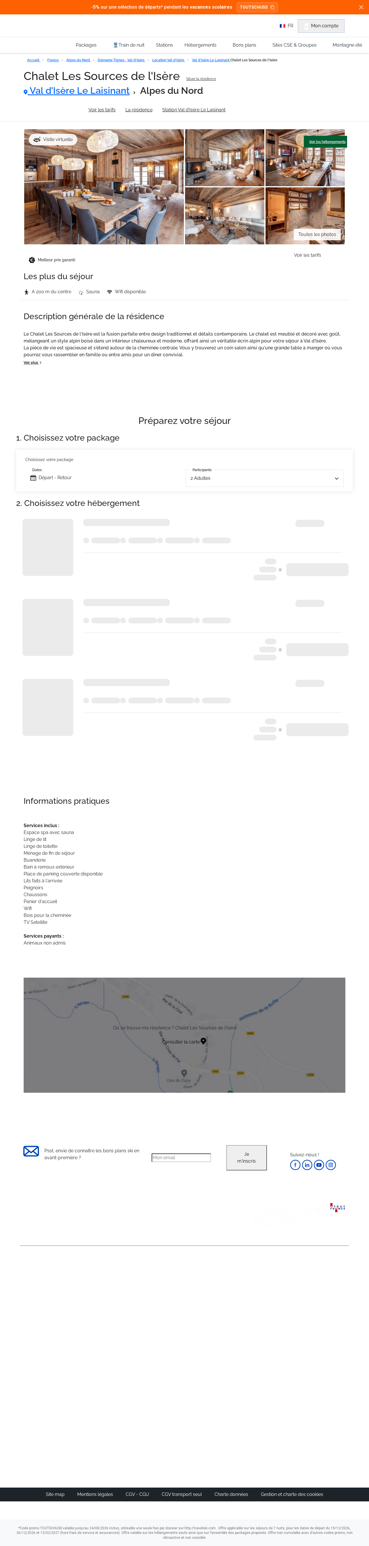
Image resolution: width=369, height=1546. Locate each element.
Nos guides (159, 1399)
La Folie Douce (215, 1427)
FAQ (24, 1296)
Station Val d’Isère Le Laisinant (193, 110)
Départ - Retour (55, 477)
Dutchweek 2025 (217, 1420)
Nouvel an (264, 1287)
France (53, 60)
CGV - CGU (138, 1494)
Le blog (155, 1392)
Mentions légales (95, 1494)
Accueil (33, 60)
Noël (258, 1280)
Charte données (231, 1494)
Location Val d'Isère (168, 60)
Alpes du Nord (78, 60)
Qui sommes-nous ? (41, 1276)
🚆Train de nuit (128, 45)
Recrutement (34, 1286)
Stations (164, 45)
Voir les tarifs (102, 110)
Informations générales (54, 110)
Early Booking (108, 1307)
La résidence (139, 110)
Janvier (261, 1293)
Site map (56, 1494)
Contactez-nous (37, 1266)
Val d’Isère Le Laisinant (211, 60)
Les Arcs (209, 1314)
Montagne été (347, 45)
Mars (258, 1314)
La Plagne (210, 1307)
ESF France (319, 1356)
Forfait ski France (324, 1349)
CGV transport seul (182, 1494)
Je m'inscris (246, 1157)
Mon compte (324, 25)
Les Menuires (214, 1321)
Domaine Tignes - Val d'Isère (121, 60)
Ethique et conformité (43, 1305)
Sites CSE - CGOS (165, 1293)
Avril (258, 1321)
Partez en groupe (165, 1287)
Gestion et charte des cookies (292, 1494)
